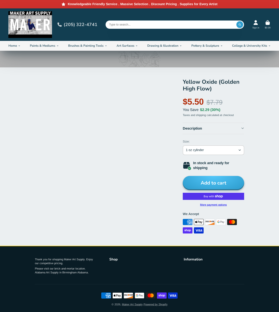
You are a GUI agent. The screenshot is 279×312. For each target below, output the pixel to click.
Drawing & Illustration (162, 46)
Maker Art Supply (132, 304)
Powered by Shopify (156, 304)
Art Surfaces (125, 46)
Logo (30, 24)
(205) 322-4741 (80, 24)
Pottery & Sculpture (205, 46)
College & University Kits (249, 46)
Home (12, 46)
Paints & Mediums (42, 46)
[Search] (239, 24)
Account (255, 24)
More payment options (213, 204)
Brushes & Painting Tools (85, 46)
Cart (268, 24)
